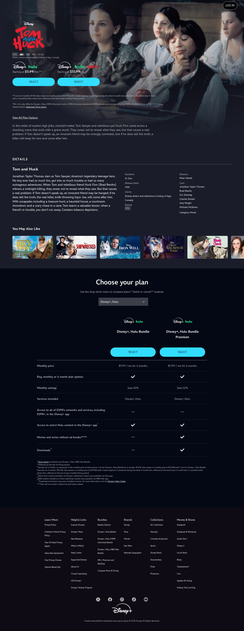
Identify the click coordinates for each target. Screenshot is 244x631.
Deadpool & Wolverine (186, 532)
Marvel (127, 539)
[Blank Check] (207, 247)
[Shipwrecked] (76, 247)
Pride (152, 567)
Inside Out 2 (182, 539)
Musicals (154, 532)
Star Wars (128, 546)
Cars (179, 574)
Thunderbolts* (183, 567)
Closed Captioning (79, 574)
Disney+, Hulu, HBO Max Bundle (108, 551)
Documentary (156, 560)
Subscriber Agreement (54, 553)
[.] (98, 599)
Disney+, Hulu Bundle (107, 532)
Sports (153, 546)
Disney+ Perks (77, 532)
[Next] (237, 247)
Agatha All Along (184, 581)
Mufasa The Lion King (186, 587)
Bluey (179, 560)
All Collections (156, 525)
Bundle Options (104, 525)
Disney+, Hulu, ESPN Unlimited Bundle (106, 541)
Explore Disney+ (78, 525)
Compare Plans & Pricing (108, 571)
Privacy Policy (50, 525)
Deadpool (181, 525)
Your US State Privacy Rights (53, 544)
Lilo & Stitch (182, 553)
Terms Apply (43, 462)
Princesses (154, 574)
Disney (127, 525)
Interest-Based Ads (53, 567)
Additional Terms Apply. (36, 107)
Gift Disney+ (76, 581)
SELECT (33, 81)
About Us (75, 567)
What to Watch (77, 546)
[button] (82, 520)
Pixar (126, 532)
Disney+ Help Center (116, 481)
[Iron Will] (120, 247)
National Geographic (132, 553)
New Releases (77, 539)
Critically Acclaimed (158, 539)
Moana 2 (180, 546)
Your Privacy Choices (53, 560)
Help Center (76, 553)
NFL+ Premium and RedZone (106, 562)
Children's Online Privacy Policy (55, 534)
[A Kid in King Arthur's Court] (164, 247)
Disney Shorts (156, 553)
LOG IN (230, 5)
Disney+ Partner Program (81, 587)
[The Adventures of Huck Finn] (32, 247)
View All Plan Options (25, 117)
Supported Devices (79, 560)
